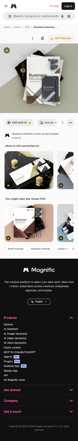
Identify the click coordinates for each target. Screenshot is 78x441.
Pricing (54, 6)
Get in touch (12, 411)
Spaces (8, 324)
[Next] (62, 122)
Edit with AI (17, 123)
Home (7, 27)
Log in (68, 6)
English (39, 301)
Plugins (11, 361)
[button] (39, 302)
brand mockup (15, 248)
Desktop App (15, 366)
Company (11, 401)
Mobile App (10, 370)
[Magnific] (39, 271)
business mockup (40, 248)
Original (24, 51)
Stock (17, 27)
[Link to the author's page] (7, 136)
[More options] (32, 38)
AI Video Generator (15, 338)
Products (10, 318)
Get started (12, 390)
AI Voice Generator (15, 343)
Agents (11, 356)
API (6, 375)
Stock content (12, 347)
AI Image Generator (15, 333)
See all (34, 146)
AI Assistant (11, 329)
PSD (27, 27)
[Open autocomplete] (8, 16)
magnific (16, 137)
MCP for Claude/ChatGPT (20, 352)
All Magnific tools (14, 380)
